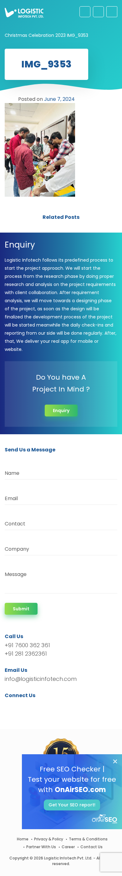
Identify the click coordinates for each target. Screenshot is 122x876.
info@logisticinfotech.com (41, 679)
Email (11, 498)
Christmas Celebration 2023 (35, 35)
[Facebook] (11, 707)
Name (12, 473)
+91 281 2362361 (26, 653)
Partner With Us (41, 846)
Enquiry (61, 410)
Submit (21, 609)
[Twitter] (19, 707)
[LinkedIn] (39, 707)
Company (17, 549)
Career (68, 846)
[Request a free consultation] (84, 11)
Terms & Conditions (88, 839)
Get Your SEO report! (71, 805)
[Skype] (47, 707)
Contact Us (91, 846)
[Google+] (29, 707)
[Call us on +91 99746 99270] (98, 11)
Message (16, 574)
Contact (15, 523)
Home (22, 839)
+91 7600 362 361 (27, 645)
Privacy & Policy (48, 839)
